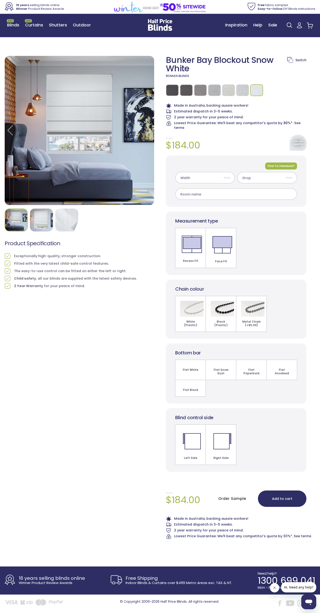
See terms (302, 536)
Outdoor (82, 25)
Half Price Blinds (173, 601)
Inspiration (236, 25)
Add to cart (282, 498)
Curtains (34, 23)
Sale (272, 25)
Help (257, 25)
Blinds (13, 23)
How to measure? (281, 166)
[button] (289, 25)
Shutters (58, 25)
